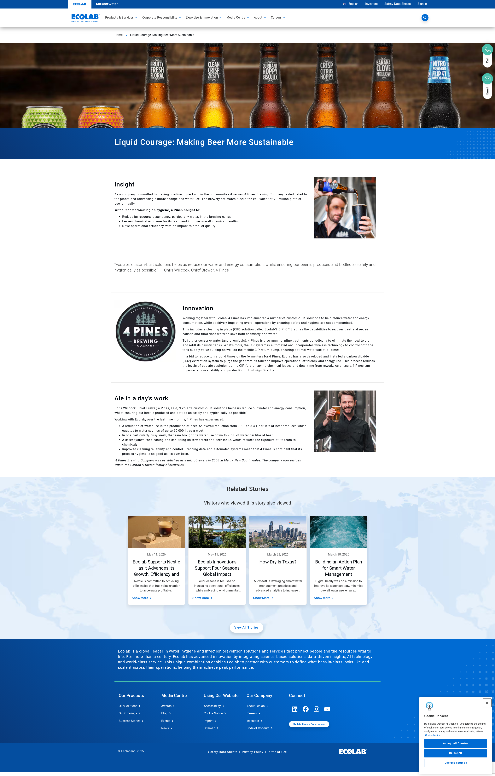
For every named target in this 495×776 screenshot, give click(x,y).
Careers (252, 713)
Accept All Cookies (455, 743)
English (353, 4)
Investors (371, 4)
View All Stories (246, 627)
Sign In (422, 4)
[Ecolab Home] (85, 18)
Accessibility (212, 706)
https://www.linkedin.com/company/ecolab (295, 709)
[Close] (487, 703)
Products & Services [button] (119, 17)
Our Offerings (128, 713)
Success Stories (129, 721)
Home (118, 35)
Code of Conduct (258, 728)
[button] (137, 17)
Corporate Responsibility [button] (160, 17)
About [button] (258, 17)
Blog (164, 713)
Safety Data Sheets (397, 4)
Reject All (455, 752)
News (165, 728)
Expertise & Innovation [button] (202, 17)
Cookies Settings (456, 762)
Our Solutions (128, 706)
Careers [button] (276, 17)
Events (165, 721)
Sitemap (209, 728)
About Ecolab (256, 706)
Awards (166, 706)
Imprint (208, 721)
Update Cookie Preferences (309, 724)
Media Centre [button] (235, 17)
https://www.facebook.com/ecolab (306, 709)
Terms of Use (277, 752)
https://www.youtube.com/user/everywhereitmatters (327, 709)
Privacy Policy (252, 752)
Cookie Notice (432, 735)
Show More (140, 598)
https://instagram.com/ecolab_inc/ (316, 709)
